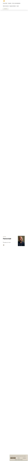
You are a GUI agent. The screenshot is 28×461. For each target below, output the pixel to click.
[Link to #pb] (7, 245)
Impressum (21, 459)
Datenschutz (16, 459)
